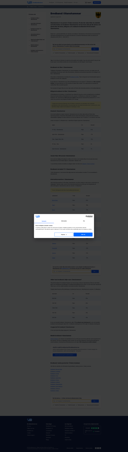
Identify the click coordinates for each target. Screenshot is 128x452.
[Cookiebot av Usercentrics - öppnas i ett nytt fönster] (87, 217)
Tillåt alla (83, 234)
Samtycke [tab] (44, 221)
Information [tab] (64, 221)
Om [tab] (84, 221)
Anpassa (63, 234)
